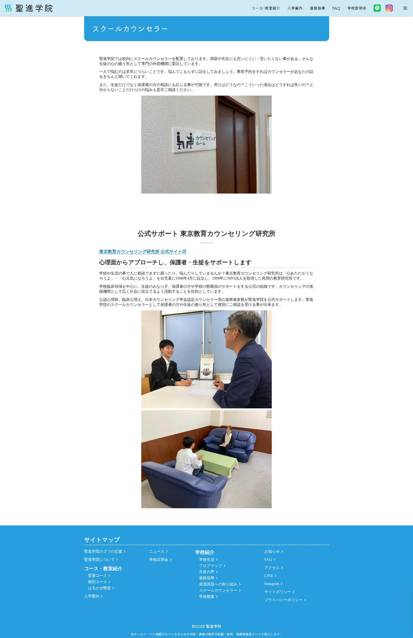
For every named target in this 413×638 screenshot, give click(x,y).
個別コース (97, 582)
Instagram (271, 584)
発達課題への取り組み (218, 584)
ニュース (156, 551)
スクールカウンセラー (218, 590)
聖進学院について (99, 559)
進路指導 (317, 8)
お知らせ (272, 551)
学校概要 (206, 597)
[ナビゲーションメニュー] (405, 8)
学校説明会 (356, 8)
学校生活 (206, 559)
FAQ (336, 8)
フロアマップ (210, 566)
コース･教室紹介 (265, 8)
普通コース (97, 575)
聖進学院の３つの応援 (103, 551)
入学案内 (295, 8)
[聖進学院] (29, 8)
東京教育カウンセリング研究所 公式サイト (140, 251)
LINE (268, 576)
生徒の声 (206, 572)
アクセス (272, 568)
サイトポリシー (277, 592)
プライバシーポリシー (283, 600)
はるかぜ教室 (99, 588)
